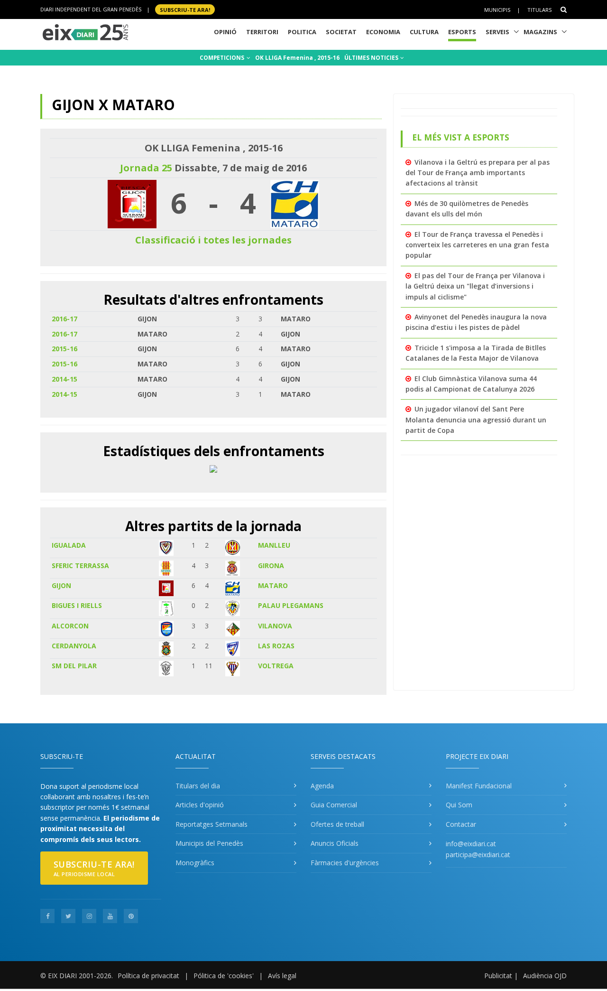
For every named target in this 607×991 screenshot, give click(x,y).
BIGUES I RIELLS (77, 605)
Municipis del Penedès (209, 843)
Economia (383, 32)
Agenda (322, 785)
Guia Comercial (334, 804)
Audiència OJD (545, 975)
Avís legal (282, 975)
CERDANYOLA (74, 645)
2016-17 (64, 318)
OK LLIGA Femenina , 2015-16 (297, 58)
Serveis (497, 32)
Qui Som (459, 804)
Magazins (540, 32)
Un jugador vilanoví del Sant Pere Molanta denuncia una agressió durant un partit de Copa (475, 419)
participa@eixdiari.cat (478, 854)
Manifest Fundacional (479, 785)
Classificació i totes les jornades (213, 240)
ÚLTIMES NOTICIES (372, 58)
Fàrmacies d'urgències (345, 862)
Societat (341, 32)
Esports (462, 32)
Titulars (539, 9)
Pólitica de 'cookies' (223, 975)
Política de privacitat (148, 975)
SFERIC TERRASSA (80, 565)
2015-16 (64, 348)
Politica (302, 32)
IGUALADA (69, 545)
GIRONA (271, 565)
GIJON (61, 585)
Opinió (225, 32)
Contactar (461, 824)
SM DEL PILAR (74, 665)
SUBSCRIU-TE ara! (185, 9)
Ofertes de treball (337, 824)
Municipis (497, 9)
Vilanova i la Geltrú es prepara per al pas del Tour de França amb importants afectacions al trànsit (477, 173)
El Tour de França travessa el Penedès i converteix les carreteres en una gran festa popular (477, 245)
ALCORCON (70, 625)
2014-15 (64, 378)
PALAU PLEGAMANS (290, 605)
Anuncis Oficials (335, 843)
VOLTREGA (276, 665)
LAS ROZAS (276, 645)
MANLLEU (274, 545)
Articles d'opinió (199, 804)
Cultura (424, 32)
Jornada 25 (146, 167)
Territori (262, 32)
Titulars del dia (197, 785)
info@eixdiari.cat (471, 843)
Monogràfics (194, 862)
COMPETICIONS (223, 58)
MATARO (273, 585)
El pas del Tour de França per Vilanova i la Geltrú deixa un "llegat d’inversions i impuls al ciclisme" (475, 286)
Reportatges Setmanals (211, 824)
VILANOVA (275, 625)
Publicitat (498, 975)
